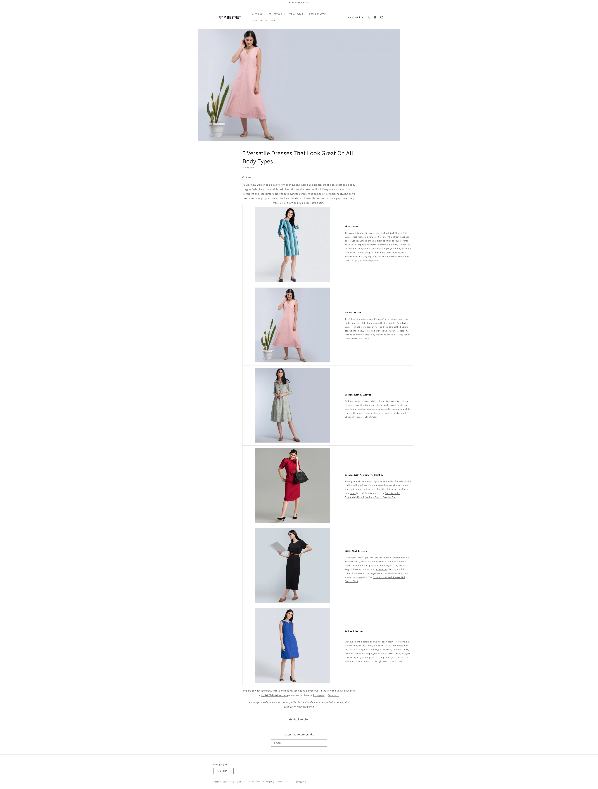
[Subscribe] (323, 743)
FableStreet (224, 782)
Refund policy (254, 782)
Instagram (318, 695)
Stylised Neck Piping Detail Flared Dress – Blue (377, 653)
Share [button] (248, 176)
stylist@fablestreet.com (274, 695)
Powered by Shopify (238, 782)
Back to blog (301, 719)
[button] (258, 14)
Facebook (333, 695)
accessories (381, 569)
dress (321, 184)
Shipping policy (300, 782)
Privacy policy (268, 782)
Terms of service (283, 782)
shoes (353, 493)
